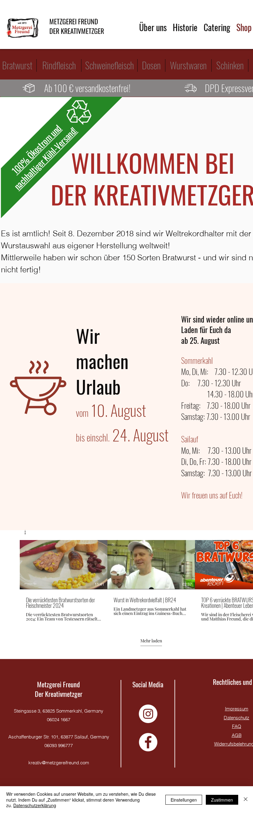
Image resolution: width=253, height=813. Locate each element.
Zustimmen (222, 800)
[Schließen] (245, 799)
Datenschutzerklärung (34, 805)
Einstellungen (184, 800)
